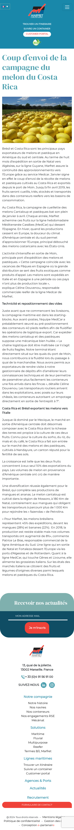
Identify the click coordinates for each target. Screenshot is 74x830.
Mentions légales (53, 817)
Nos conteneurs (37, 711)
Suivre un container (37, 28)
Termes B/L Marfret (38, 751)
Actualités (38, 788)
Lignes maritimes (38, 758)
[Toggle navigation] (67, 7)
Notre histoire (38, 703)
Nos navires (38, 707)
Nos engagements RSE (38, 716)
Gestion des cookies (57, 821)
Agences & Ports (38, 781)
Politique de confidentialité (22, 821)
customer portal (37, 33)
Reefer (38, 747)
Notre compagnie (38, 697)
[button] (5, 6)
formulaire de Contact (37, 804)
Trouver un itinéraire (38, 764)
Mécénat (38, 720)
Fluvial (38, 738)
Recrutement (38, 798)
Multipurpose (38, 742)
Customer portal (38, 773)
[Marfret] (37, 10)
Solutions (38, 728)
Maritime (37, 734)
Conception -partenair (38, 825)
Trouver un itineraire (37, 24)
